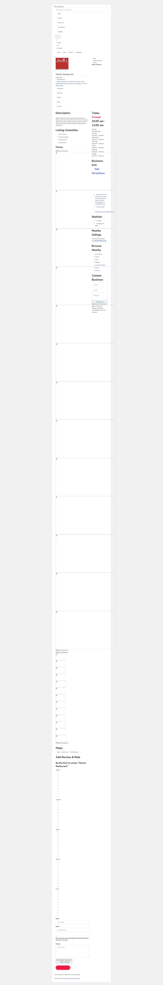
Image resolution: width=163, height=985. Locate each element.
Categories (79, 52)
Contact (71, 52)
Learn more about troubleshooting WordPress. (67, 978)
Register (60, 48)
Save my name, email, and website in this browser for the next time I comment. (72, 939)
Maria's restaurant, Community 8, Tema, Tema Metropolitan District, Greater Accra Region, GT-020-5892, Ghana (71, 83)
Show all (97, 270)
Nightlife (60, 31)
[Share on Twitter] (103, 64)
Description (60, 88)
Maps (58, 102)
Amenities (59, 93)
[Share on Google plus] (106, 64)
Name (57, 918)
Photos (59, 97)
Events (97, 256)
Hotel (59, 13)
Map (58, 752)
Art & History (61, 27)
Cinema (60, 18)
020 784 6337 (61, 79)
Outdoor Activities (100, 265)
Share (95, 62)
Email (57, 926)
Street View (64, 752)
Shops (97, 267)
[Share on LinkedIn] (105, 64)
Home (58, 52)
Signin (59, 42)
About (64, 52)
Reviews (59, 106)
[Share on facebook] (102, 64)
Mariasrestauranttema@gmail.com (104, 211)
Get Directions (74, 752)
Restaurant (61, 22)
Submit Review (97, 60)
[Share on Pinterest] (92, 66)
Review (58, 944)
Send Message (99, 302)
